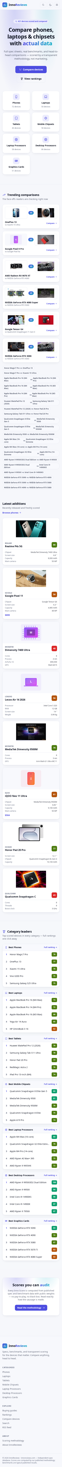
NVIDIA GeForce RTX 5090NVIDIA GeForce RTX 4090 (27, 477)
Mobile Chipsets (10, 1384)
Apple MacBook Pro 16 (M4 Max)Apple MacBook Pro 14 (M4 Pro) (30, 379)
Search (5, 1423)
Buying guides (9, 1410)
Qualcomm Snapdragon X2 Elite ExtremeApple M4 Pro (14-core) (29, 453)
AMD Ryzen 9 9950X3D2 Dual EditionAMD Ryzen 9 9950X (30, 460)
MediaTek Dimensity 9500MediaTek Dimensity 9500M (29, 434)
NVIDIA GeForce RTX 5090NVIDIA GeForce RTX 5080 (27, 482)
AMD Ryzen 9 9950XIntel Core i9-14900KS (23, 472)
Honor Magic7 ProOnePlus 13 (18, 368)
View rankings (33, 78)
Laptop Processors (11, 1388)
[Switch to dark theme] (50, 5)
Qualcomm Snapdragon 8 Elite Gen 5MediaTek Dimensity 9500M (29, 427)
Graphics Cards (10, 1397)
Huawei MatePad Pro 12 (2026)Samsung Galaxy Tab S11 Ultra (29, 402)
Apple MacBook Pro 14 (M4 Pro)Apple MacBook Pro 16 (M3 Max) (29, 394)
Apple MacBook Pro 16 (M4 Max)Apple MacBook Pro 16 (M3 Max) (30, 387)
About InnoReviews (12, 1444)
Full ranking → (50, 947)
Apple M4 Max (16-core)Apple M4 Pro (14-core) (25, 447)
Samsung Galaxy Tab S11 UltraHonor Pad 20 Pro (26, 414)
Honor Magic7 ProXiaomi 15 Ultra (20, 373)
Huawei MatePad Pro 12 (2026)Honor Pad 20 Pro (26, 409)
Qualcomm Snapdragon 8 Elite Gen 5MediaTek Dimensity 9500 (29, 420)
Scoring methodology (13, 1440)
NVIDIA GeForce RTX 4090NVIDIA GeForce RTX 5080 (27, 487)
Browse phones (10, 512)
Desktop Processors (12, 1393)
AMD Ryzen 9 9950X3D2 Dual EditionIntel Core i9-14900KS (27, 466)
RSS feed (6, 1427)
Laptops (6, 1376)
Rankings (7, 1414)
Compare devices (33, 69)
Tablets (6, 1380)
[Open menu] (57, 5)
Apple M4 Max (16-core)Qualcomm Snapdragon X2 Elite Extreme (28, 440)
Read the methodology (29, 1307)
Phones (6, 1372)
